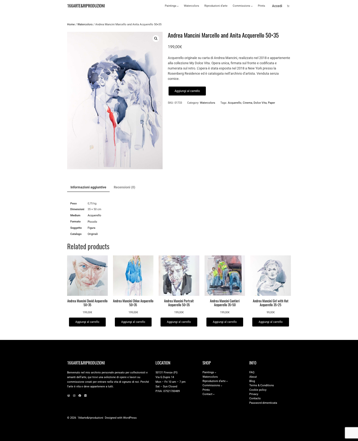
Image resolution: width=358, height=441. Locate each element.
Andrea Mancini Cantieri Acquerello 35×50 (225, 303)
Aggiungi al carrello (187, 91)
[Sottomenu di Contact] (214, 394)
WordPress (130, 417)
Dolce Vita (260, 102)
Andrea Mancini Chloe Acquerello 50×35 (133, 303)
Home (71, 24)
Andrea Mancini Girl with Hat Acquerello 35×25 (270, 303)
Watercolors (85, 24)
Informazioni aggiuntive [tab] (88, 187)
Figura (91, 228)
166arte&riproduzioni (86, 6)
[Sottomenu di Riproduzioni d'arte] (227, 381)
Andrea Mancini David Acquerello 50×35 (87, 303)
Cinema (247, 102)
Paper (271, 102)
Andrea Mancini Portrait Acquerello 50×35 (179, 303)
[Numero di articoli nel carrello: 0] (288, 6)
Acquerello (234, 102)
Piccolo (92, 221)
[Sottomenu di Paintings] (178, 6)
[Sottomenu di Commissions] (252, 6)
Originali (93, 234)
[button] (156, 38)
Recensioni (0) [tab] (124, 187)
